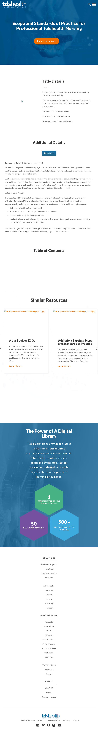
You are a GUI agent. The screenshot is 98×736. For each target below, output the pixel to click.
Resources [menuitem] (49, 669)
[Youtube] (59, 725)
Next (97, 349)
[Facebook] (48, 725)
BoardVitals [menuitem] (49, 626)
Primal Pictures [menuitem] (49, 644)
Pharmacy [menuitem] (49, 603)
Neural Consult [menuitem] (49, 639)
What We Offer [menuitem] (49, 615)
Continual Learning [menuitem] (49, 573)
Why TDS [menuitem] (49, 688)
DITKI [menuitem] (49, 631)
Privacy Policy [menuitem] (54, 720)
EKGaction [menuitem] (49, 635)
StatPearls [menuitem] (49, 653)
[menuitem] (49, 582)
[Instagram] (53, 725)
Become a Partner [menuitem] (49, 697)
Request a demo (45, 41)
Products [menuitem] (49, 622)
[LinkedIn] (37, 725)
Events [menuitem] (49, 692)
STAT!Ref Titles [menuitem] (49, 665)
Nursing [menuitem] (49, 599)
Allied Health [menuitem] (49, 586)
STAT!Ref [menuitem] (49, 657)
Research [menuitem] (49, 608)
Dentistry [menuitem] (49, 590)
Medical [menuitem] (49, 595)
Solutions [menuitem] (49, 558)
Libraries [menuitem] (49, 578)
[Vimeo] (43, 725)
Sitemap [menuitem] (66, 720)
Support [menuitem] (49, 674)
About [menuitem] (49, 681)
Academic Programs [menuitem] (49, 564)
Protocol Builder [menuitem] (49, 648)
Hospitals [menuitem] (49, 569)
